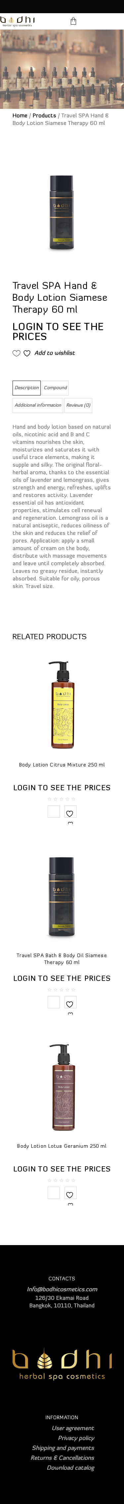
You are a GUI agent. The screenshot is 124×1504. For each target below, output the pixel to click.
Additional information (38, 405)
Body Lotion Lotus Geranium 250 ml (61, 1146)
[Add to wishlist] (70, 818)
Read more (54, 811)
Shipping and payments (63, 1449)
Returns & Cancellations (62, 1458)
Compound (55, 388)
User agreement (73, 1429)
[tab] (27, 388)
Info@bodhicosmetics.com (62, 1290)
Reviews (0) (78, 405)
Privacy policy (76, 1439)
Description (27, 388)
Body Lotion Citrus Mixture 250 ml (62, 765)
